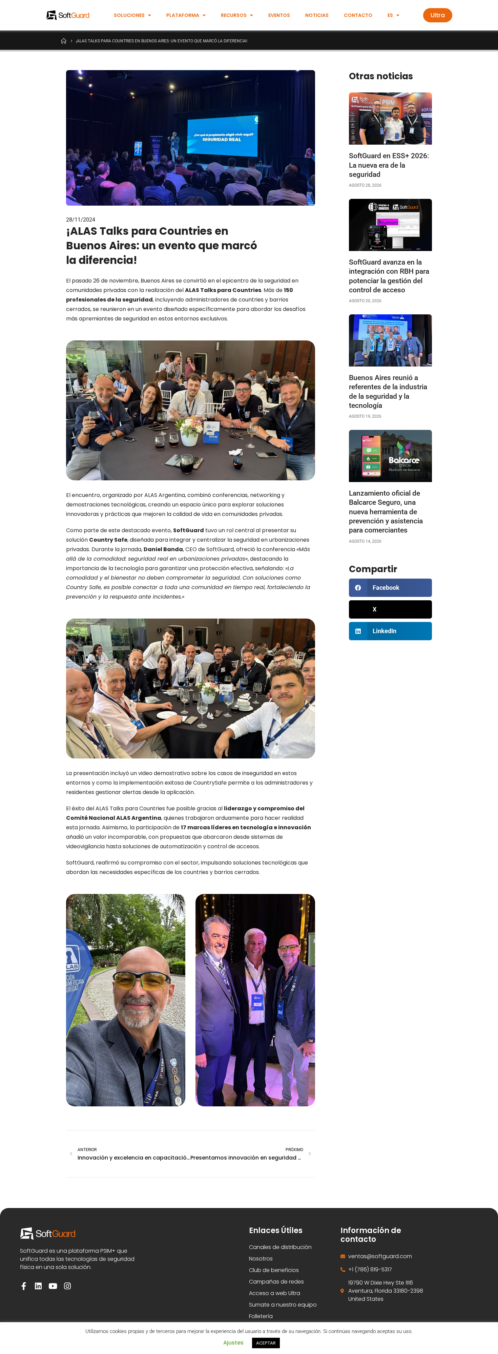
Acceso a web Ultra (274, 1293)
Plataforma (182, 15)
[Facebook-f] (24, 1286)
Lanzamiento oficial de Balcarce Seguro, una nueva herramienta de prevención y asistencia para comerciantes (386, 511)
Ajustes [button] (233, 1343)
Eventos (279, 15)
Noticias (317, 15)
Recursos (234, 15)
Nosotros (261, 1259)
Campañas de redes (276, 1282)
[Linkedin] (38, 1286)
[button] (390, 588)
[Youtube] (53, 1286)
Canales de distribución (280, 1247)
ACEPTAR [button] (266, 1343)
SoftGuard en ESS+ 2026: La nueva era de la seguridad (389, 165)
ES (390, 15)
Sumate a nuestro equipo (283, 1305)
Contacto (358, 15)
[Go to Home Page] (63, 41)
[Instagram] (67, 1286)
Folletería (261, 1316)
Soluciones (129, 15)
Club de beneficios (274, 1270)
